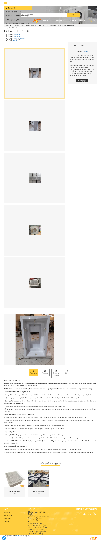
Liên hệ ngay (82, 81)
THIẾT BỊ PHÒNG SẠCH (13, 12)
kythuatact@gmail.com (36, 520)
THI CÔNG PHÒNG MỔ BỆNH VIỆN (17, 24)
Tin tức (8, 32)
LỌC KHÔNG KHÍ (11, 28)
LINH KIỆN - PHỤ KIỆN (13, 20)
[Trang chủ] (37, 21)
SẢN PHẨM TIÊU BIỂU (13, 40)
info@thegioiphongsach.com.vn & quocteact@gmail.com (38, 517)
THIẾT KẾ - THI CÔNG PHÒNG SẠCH (18, 16)
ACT (6, 509)
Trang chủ (11, 8)
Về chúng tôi (60, 21)
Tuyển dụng (10, 36)
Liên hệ (82, 21)
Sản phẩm (72, 21)
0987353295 (42, 512)
